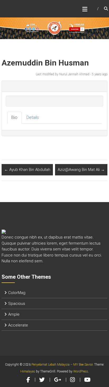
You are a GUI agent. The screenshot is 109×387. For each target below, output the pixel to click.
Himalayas (27, 371)
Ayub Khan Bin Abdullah (27, 169)
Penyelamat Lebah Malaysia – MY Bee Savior (62, 364)
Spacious (16, 303)
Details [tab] (32, 117)
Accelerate (18, 325)
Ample (14, 314)
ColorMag (16, 292)
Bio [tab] (14, 117)
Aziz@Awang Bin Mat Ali (81, 169)
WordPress (80, 371)
